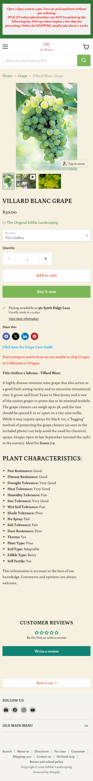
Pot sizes (60, 751)
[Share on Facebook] (6, 336)
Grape (22, 75)
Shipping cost (22, 756)
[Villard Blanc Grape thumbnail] (8, 181)
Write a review (46, 651)
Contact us (44, 756)
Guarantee (78, 751)
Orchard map (66, 756)
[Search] (84, 60)
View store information (24, 319)
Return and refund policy (46, 762)
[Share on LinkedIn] (25, 336)
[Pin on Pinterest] (34, 336)
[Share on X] (15, 336)
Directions (41, 751)
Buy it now (46, 292)
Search (7, 751)
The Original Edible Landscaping (32, 222)
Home (7, 75)
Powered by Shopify (46, 772)
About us (23, 751)
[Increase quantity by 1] (45, 258)
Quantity (8, 248)
